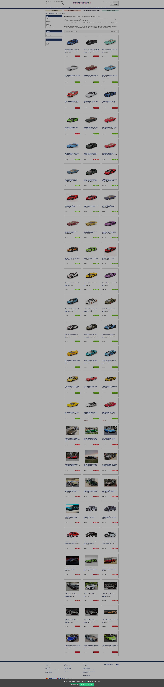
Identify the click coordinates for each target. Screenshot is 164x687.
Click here (86, 681)
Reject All (83, 684)
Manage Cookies (75, 684)
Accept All (90, 684)
